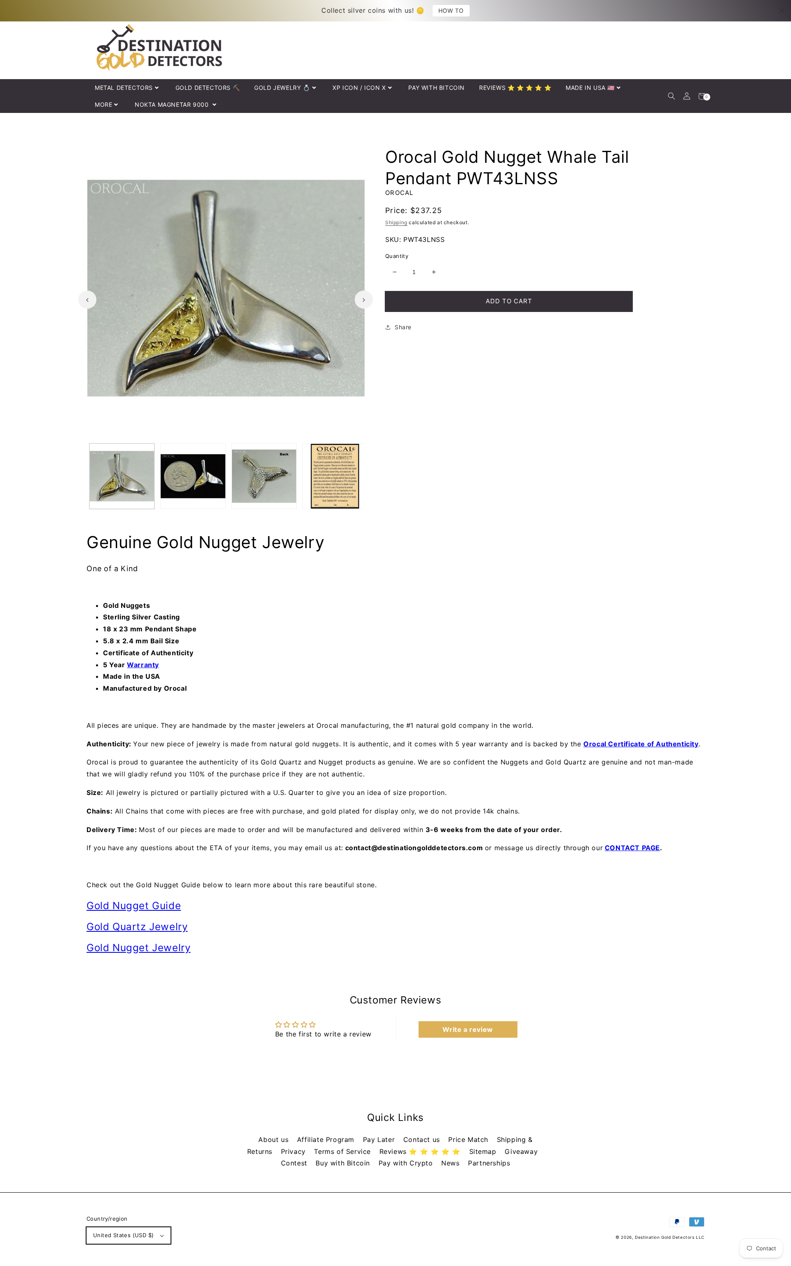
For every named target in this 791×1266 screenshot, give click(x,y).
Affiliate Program (327, 1139)
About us (274, 1139)
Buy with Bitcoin (344, 1163)
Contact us (422, 1139)
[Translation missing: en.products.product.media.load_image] (121, 476)
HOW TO (451, 10)
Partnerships (489, 1163)
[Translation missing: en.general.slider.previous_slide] (87, 300)
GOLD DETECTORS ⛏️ (208, 87)
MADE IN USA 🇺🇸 (590, 87)
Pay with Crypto (407, 1163)
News (451, 1163)
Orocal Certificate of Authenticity (640, 744)
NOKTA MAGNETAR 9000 (173, 104)
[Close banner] (782, 11)
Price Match (469, 1139)
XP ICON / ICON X (359, 87)
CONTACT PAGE (632, 848)
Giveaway (521, 1151)
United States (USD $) (123, 1235)
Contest (295, 1163)
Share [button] (403, 327)
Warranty (143, 665)
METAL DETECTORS (124, 87)
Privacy (294, 1151)
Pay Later (380, 1139)
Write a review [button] (467, 1029)
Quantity (396, 256)
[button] (671, 96)
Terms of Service (343, 1151)
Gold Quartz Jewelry (137, 927)
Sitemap (484, 1151)
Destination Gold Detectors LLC (669, 1237)
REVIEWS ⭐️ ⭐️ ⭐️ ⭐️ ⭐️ (515, 87)
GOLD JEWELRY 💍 (282, 87)
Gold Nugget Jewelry (138, 948)
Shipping (396, 222)
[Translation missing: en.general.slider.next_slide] (364, 300)
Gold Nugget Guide (134, 906)
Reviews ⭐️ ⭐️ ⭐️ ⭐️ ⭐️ (421, 1151)
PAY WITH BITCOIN (436, 87)
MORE (103, 104)
